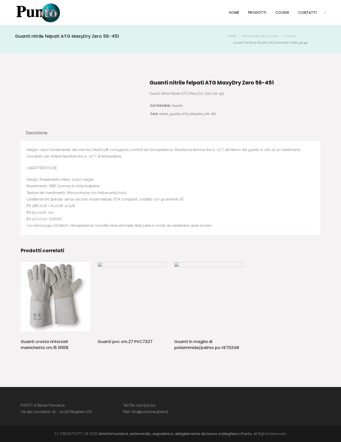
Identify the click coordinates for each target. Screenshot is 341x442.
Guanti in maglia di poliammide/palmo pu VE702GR (206, 344)
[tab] (36, 133)
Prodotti (257, 12)
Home (234, 12)
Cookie (282, 12)
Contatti (307, 12)
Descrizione (36, 132)
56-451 (210, 114)
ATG (185, 114)
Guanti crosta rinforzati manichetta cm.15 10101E (45, 344)
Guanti (290, 36)
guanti (175, 114)
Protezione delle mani (260, 36)
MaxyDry (196, 114)
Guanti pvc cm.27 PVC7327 (125, 341)
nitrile (163, 114)
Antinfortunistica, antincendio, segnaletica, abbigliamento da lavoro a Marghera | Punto (175, 433)
